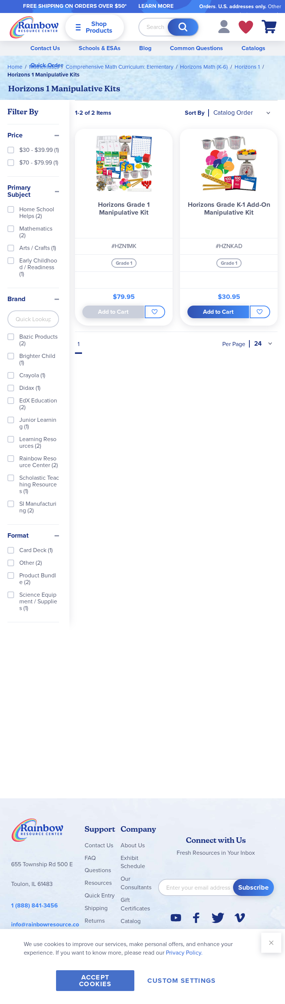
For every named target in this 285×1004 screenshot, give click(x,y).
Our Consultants (136, 882)
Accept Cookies (95, 980)
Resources (98, 882)
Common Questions (196, 48)
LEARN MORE (156, 6)
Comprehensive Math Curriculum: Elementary (119, 67)
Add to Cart (218, 311)
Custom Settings (181, 980)
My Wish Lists (246, 27)
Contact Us (45, 48)
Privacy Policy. (184, 952)
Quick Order (46, 65)
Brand (16, 299)
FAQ (90, 858)
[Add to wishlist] (155, 312)
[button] (223, 26)
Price (15, 135)
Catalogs (253, 48)
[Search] (183, 27)
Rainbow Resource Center (37, 832)
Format (18, 536)
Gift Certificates (135, 904)
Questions (98, 870)
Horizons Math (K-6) (204, 67)
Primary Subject (18, 191)
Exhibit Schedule (133, 862)
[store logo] (34, 27)
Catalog (131, 921)
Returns (95, 920)
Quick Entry (100, 895)
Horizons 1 (247, 67)
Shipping (96, 908)
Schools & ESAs (100, 48)
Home (14, 67)
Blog (145, 48)
